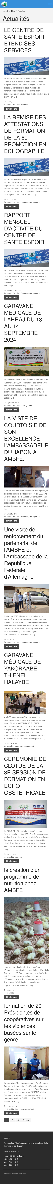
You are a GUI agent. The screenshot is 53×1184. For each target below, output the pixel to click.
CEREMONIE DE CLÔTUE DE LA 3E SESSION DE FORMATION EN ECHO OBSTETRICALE (25, 775)
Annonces (24, 104)
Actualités (16, 104)
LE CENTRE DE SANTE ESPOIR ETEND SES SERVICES (24, 40)
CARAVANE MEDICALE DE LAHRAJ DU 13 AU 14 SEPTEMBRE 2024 (23, 322)
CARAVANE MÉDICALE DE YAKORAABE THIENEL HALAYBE (22, 668)
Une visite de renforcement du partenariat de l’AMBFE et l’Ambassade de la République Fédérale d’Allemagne (26, 552)
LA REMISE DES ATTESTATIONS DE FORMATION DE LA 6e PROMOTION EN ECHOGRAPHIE (25, 133)
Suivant (26, 1120)
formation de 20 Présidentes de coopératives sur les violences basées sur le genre (23, 1022)
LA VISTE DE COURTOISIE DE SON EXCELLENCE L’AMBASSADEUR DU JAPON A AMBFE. (26, 438)
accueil (9, 104)
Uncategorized (34, 202)
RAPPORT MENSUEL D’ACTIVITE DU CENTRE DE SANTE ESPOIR (24, 228)
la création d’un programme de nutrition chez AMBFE (22, 879)
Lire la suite (11, 108)
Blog (13, 11)
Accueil (5, 11)
